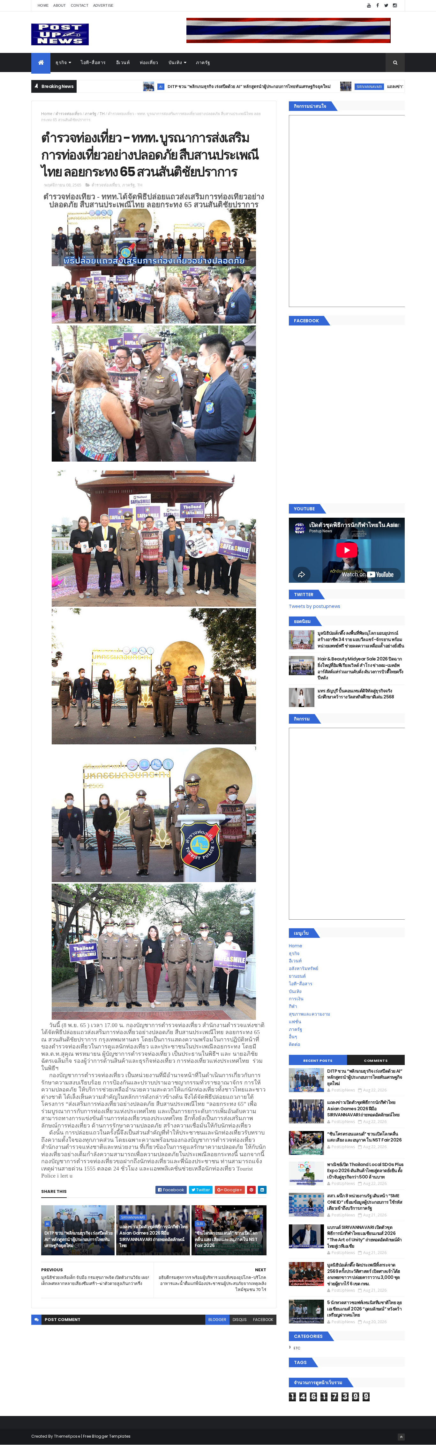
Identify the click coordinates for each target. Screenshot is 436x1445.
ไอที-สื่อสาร (93, 62)
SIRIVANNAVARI (314, 86)
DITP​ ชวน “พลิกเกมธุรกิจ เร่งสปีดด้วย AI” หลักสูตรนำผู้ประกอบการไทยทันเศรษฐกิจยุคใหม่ (193, 87)
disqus (240, 1319)
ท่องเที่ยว (149, 62)
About (59, 5)
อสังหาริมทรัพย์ (303, 968)
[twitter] (386, 5)
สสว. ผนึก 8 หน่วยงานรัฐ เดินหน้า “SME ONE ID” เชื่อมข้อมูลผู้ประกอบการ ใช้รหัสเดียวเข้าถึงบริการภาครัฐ (364, 1202)
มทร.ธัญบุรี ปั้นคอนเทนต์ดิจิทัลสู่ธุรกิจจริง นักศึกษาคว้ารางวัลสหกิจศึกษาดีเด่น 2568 (356, 694)
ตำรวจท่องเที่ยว (69, 113)
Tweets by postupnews (314, 606)
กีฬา (293, 1006)
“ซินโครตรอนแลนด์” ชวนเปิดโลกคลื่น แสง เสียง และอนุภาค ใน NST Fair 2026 (226, 1239)
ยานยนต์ (297, 976)
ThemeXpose (67, 1436)
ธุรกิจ (61, 62)
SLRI (199, 1224)
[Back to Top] (401, 1437)
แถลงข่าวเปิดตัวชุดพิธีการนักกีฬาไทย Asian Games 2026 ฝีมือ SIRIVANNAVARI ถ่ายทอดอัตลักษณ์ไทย (153, 1236)
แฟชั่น (295, 1021)
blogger (217, 1319)
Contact (79, 5)
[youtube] (368, 5)
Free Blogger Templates (107, 1436)
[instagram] (394, 5)
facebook (263, 1319)
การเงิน (296, 999)
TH (102, 113)
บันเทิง (175, 62)
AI (105, 86)
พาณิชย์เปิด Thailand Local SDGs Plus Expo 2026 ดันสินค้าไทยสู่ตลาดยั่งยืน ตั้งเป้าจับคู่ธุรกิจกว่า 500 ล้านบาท (365, 1170)
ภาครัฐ (203, 62)
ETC (297, 1348)
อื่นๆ (293, 1036)
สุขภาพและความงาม (309, 1014)
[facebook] (377, 5)
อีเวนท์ (123, 62)
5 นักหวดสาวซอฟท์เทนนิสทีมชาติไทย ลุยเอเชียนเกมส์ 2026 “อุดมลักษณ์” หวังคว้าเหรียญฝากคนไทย (364, 1308)
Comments (375, 1060)
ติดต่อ (294, 1044)
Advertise (103, 5)
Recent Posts (318, 1060)
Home (43, 5)
